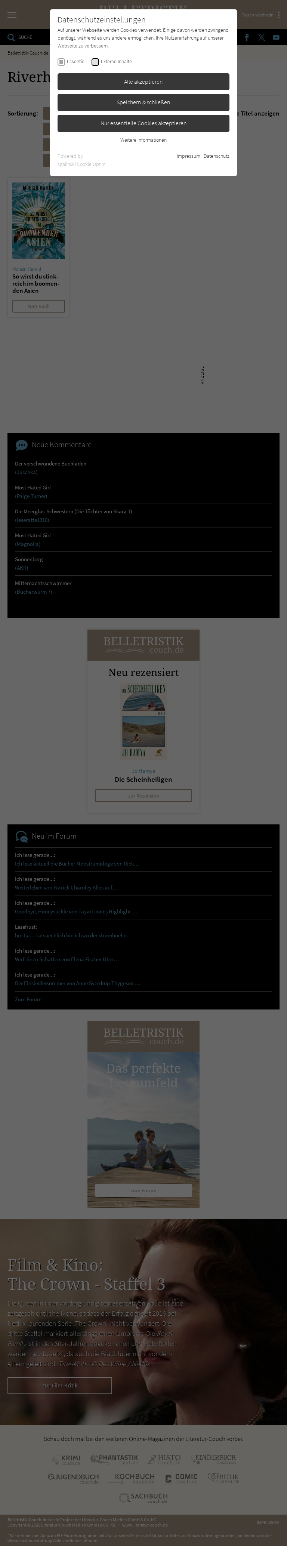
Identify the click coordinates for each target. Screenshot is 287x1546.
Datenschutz (216, 156)
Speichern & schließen (143, 102)
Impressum (188, 156)
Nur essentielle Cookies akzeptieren (144, 123)
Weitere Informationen (143, 139)
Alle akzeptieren (143, 81)
